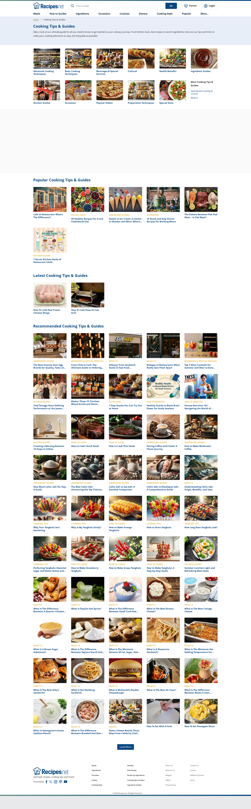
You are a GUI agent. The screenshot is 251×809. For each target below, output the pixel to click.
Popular (186, 13)
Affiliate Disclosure (197, 775)
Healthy (130, 765)
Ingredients (82, 13)
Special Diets (166, 102)
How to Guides (58, 13)
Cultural (132, 71)
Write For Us (170, 770)
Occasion (95, 775)
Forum (192, 5)
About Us (169, 765)
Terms (192, 780)
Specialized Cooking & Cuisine (202, 92)
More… (205, 13)
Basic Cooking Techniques (72, 72)
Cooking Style (97, 785)
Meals (94, 765)
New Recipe (132, 770)
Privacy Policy (171, 785)
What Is (194, 97)
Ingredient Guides (200, 71)
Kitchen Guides (41, 102)
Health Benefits (167, 71)
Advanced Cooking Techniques (43, 72)
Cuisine (94, 780)
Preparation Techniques (141, 102)
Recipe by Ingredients (136, 775)
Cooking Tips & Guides (136, 780)
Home (36, 19)
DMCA (168, 780)
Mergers (169, 775)
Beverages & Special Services (107, 72)
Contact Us (194, 765)
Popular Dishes (104, 102)
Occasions (104, 13)
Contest (193, 770)
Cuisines (124, 13)
